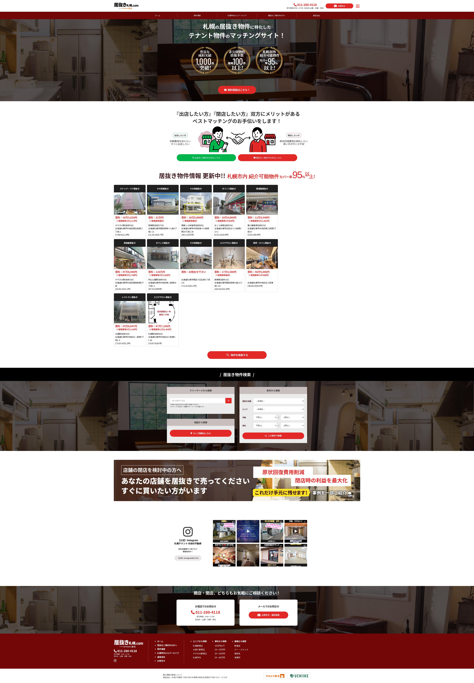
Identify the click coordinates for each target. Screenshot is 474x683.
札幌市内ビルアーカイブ (237, 15)
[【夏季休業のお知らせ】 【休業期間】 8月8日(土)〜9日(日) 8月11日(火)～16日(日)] (248, 531)
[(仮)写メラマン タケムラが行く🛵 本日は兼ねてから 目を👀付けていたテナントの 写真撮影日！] (296, 531)
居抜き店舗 (246, 401)
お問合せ (161, 660)
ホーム (157, 15)
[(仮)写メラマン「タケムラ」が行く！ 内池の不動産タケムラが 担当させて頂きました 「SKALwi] (224, 555)
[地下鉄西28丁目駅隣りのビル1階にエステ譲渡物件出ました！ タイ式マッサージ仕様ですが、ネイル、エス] (248, 555)
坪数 (244, 417)
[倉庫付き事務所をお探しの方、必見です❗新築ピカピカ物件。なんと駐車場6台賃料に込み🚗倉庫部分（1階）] (296, 555)
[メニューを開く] (357, 6)
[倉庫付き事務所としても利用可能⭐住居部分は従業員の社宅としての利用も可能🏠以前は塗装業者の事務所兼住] (224, 531)
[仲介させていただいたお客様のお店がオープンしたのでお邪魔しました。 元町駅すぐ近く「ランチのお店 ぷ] (272, 531)
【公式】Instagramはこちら (188, 558)
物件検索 (161, 649)
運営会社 (316, 15)
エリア (245, 409)
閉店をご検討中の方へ (276, 15)
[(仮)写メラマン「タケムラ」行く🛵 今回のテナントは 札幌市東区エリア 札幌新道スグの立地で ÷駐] (272, 555)
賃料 (244, 425)
